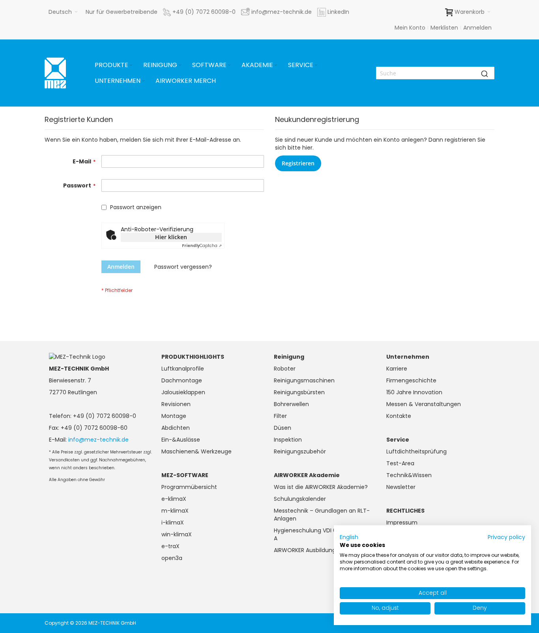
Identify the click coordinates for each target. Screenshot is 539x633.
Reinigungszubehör (300, 451)
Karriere (396, 369)
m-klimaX (175, 511)
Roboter (285, 369)
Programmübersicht (189, 487)
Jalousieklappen (183, 392)
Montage (173, 416)
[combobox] (435, 73)
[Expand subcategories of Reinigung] (180, 65)
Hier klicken (171, 237)
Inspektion (288, 440)
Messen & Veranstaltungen (423, 404)
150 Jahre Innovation (414, 392)
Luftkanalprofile (182, 369)
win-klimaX (176, 534)
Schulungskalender (300, 499)
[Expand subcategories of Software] (229, 65)
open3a (171, 558)
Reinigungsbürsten (299, 392)
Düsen (282, 428)
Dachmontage (181, 380)
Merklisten (444, 28)
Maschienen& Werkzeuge (196, 451)
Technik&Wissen (409, 475)
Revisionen (176, 404)
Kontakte (398, 416)
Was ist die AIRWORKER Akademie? (321, 487)
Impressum (401, 522)
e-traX (170, 546)
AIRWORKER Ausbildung (305, 550)
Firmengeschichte (411, 380)
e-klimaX (173, 499)
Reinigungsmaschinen (304, 380)
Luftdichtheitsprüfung (416, 451)
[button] (63, 12)
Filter (280, 416)
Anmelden (477, 28)
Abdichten (175, 428)
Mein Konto (410, 28)
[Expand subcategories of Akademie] (276, 65)
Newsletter (400, 487)
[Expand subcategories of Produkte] (131, 65)
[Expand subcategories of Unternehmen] (143, 81)
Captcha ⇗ (202, 246)
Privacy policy (506, 537)
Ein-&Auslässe (180, 440)
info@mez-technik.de (98, 440)
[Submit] (484, 73)
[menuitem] (114, 65)
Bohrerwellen (291, 404)
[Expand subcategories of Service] (316, 65)
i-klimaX (172, 522)
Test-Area (400, 463)
